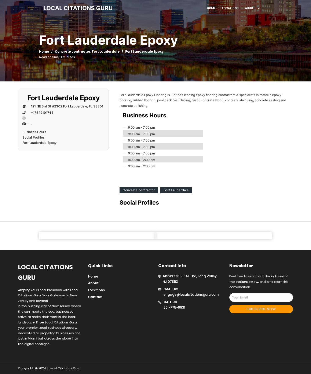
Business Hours (34, 132)
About (93, 283)
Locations (230, 8)
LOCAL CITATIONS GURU (78, 8)
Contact (95, 296)
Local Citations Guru (45, 272)
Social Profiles (33, 137)
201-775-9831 (174, 307)
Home (211, 8)
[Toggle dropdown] (258, 8)
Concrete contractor (72, 51)
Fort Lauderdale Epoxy (39, 143)
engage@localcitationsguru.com (191, 294)
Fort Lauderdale (106, 51)
